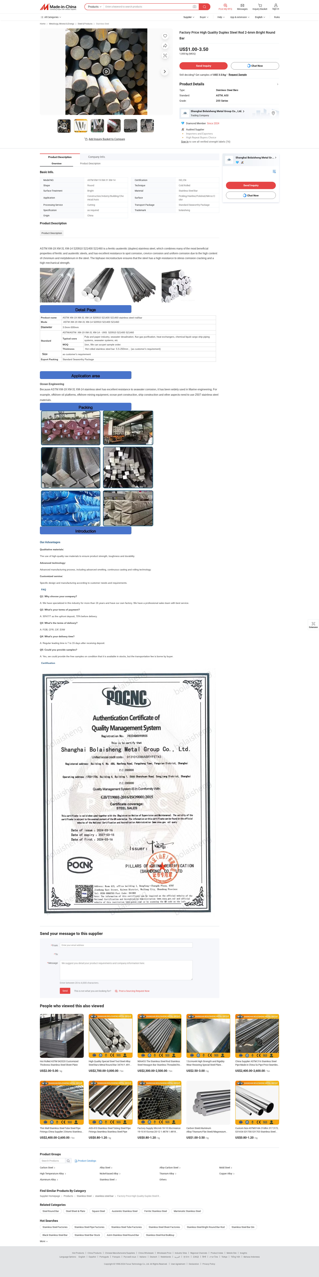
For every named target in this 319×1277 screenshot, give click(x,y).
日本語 (196, 1256)
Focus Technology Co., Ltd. (138, 1264)
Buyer (203, 17)
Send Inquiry (203, 65)
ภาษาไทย (214, 1256)
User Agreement (178, 1264)
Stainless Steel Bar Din (243, 1227)
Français (116, 1256)
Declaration (194, 1264)
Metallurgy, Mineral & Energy (61, 23)
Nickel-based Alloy (109, 1173)
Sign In (185, 141)
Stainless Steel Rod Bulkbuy (160, 1235)
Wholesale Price (164, 1253)
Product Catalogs (86, 1160)
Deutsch (153, 1256)
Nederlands (166, 1256)
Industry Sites (181, 1253)
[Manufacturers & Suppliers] (58, 6)
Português (104, 1256)
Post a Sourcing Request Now (132, 990)
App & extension (238, 17)
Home (42, 23)
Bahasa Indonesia (252, 1256)
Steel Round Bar (51, 1211)
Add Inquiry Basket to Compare (107, 139)
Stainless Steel (102, 23)
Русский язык (130, 1256)
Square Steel (98, 1211)
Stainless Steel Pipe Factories (89, 1227)
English (82, 1256)
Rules (277, 17)
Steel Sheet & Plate (75, 1211)
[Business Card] (274, 171)
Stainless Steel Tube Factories (126, 1227)
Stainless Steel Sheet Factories (164, 1227)
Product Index (217, 1253)
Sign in (275, 8)
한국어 (186, 1256)
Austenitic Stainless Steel (124, 1211)
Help (219, 17)
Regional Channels (198, 1253)
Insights (243, 1253)
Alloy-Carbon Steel (169, 1167)
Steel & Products (85, 23)
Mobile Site (231, 1253)
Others (163, 1179)
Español (92, 1256)
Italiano (143, 1256)
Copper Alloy (225, 1173)
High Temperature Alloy (52, 1173)
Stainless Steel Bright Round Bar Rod (206, 1227)
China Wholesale (146, 1253)
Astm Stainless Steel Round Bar (123, 1235)
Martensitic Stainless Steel (187, 1211)
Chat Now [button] (257, 65)
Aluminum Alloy (48, 1179)
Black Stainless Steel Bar (55, 1235)
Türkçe (224, 1256)
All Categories (51, 17)
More (43, 1241)
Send (65, 990)
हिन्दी (204, 1256)
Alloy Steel (105, 1167)
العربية (177, 1256)
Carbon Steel (46, 1167)
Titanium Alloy (167, 1173)
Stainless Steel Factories (55, 1227)
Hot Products (78, 1253)
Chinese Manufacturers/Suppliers (120, 1253)
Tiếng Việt (235, 1256)
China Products (95, 1253)
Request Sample (238, 74)
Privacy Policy (209, 1264)
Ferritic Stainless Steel (155, 1211)
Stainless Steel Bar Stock (87, 1235)
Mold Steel (224, 1167)
